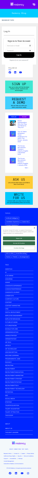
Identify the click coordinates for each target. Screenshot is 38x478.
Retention (9, 392)
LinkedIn (15, 72)
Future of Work (11, 322)
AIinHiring (8, 279)
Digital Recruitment (12, 312)
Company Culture (12, 299)
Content (8, 302)
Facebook (9, 72)
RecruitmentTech (12, 385)
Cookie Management (9, 461)
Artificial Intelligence (12, 218)
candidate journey (12, 292)
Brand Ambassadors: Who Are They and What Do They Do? (22, 124)
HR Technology (11, 349)
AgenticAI (8, 269)
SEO (6, 395)
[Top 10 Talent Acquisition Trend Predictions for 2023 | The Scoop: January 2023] (13, 134)
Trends (15, 257)
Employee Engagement (13, 315)
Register (12, 60)
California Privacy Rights (9, 456)
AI (5, 272)
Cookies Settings (19, 248)
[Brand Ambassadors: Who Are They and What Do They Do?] (13, 123)
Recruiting (9, 365)
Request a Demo (8, 453)
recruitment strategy (13, 379)
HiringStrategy (11, 339)
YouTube (20, 72)
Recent (24, 117)
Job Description (11, 352)
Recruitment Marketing (14, 375)
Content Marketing (12, 225)
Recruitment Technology (15, 389)
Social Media (10, 398)
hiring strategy (11, 335)
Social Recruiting (21, 253)
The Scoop (9, 415)
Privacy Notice (30, 453)
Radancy (8, 362)
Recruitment (10, 369)
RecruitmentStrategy (13, 382)
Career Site (25, 222)
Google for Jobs (11, 329)
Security (20, 456)
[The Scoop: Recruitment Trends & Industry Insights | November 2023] (13, 148)
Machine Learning (12, 355)
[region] (19, 239)
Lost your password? (22, 60)
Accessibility (13, 458)
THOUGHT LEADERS (11, 432)
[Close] (34, 228)
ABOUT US (8, 428)
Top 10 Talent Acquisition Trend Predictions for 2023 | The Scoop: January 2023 (23, 137)
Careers (23, 453)
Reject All (19, 238)
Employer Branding (12, 319)
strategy (8, 402)
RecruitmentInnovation (14, 372)
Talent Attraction (12, 412)
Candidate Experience (13, 222)
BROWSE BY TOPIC (8, 20)
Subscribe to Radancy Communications (13, 463)
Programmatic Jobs (12, 359)
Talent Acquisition (12, 409)
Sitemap (20, 458)
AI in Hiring (9, 275)
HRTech (8, 345)
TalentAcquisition (12, 405)
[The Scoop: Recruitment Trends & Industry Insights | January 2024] (13, 161)
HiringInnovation (11, 332)
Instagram (28, 473)
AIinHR (7, 282)
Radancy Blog (19, 13)
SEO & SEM (9, 253)
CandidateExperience (13, 289)
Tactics (8, 257)
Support (6, 458)
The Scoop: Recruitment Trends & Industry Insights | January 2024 (23, 162)
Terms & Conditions (28, 456)
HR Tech (8, 342)
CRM (6, 309)
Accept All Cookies (19, 243)
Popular (13, 117)
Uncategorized (23, 257)
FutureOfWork (11, 325)
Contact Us (16, 453)
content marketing (12, 305)
